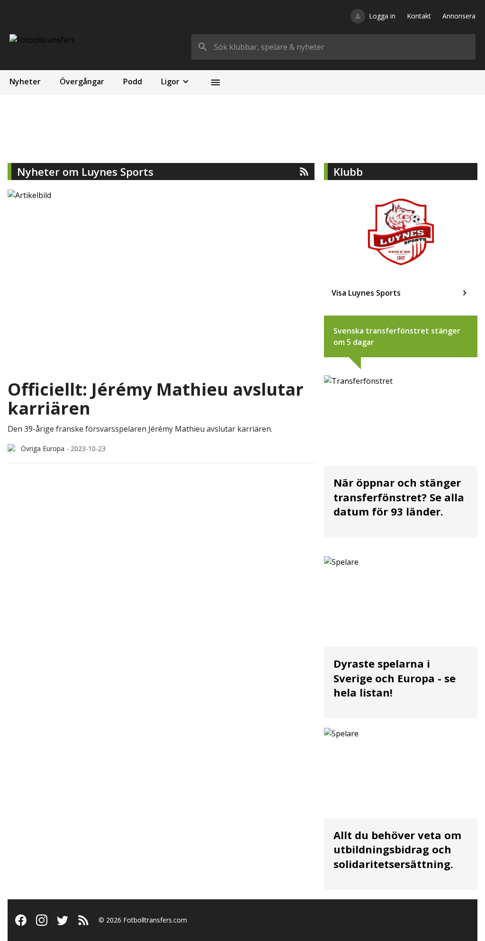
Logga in (382, 15)
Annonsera (459, 15)
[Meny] (215, 82)
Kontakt (419, 15)
